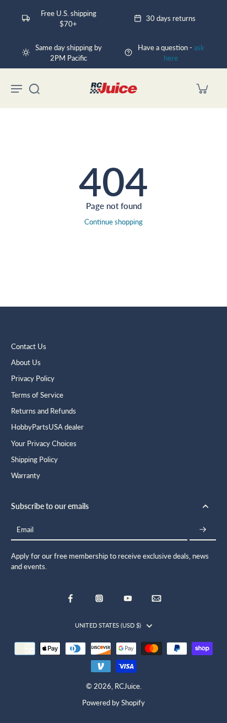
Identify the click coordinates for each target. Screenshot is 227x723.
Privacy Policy (33, 378)
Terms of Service (37, 395)
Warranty (25, 476)
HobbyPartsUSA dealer (47, 427)
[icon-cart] (202, 88)
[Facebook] (70, 598)
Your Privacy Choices (44, 444)
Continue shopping (113, 222)
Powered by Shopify (113, 703)
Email (25, 530)
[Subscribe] (203, 530)
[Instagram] (99, 598)
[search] (34, 88)
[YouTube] (128, 598)
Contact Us (28, 346)
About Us (26, 362)
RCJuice (127, 686)
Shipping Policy (34, 460)
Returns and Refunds (43, 411)
